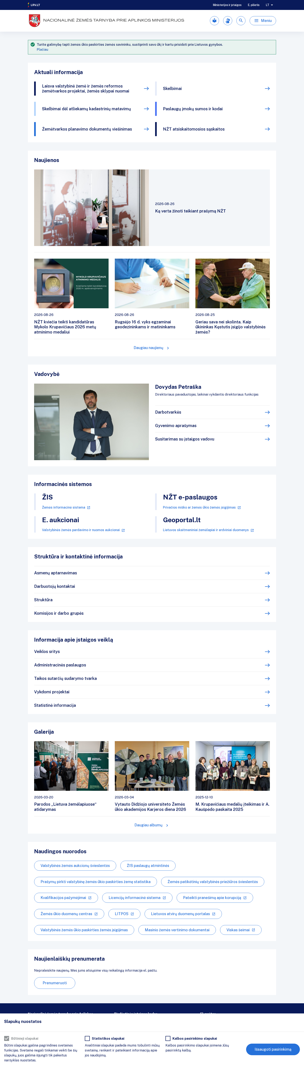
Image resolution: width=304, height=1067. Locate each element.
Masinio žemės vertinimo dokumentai (177, 930)
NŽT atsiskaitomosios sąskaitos (194, 129)
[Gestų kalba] (227, 20)
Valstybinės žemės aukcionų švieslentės (75, 865)
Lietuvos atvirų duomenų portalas (180, 914)
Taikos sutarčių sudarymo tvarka (65, 678)
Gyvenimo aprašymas (175, 425)
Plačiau (42, 50)
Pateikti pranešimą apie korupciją (212, 897)
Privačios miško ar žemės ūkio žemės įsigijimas (199, 507)
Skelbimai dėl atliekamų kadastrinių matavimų (86, 108)
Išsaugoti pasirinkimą (273, 1049)
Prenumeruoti (55, 983)
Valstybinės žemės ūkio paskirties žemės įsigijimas (84, 930)
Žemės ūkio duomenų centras (66, 914)
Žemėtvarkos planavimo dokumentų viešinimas (87, 129)
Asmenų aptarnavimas (55, 572)
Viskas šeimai (238, 930)
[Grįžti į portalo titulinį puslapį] (34, 5)
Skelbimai (172, 88)
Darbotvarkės (168, 412)
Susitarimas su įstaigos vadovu (184, 439)
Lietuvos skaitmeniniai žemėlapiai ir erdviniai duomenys (206, 530)
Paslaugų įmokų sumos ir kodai (193, 108)
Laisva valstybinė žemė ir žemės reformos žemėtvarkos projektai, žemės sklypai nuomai (85, 89)
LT (267, 5)
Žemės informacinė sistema (63, 507)
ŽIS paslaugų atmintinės (148, 865)
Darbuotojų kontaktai (54, 586)
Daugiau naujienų (148, 348)
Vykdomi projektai (51, 691)
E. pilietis (254, 5)
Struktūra (43, 599)
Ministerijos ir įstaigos (227, 5)
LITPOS (121, 914)
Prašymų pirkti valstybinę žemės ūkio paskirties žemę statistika (96, 882)
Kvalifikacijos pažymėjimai (63, 897)
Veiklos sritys (47, 651)
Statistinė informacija (55, 705)
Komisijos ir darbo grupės (59, 613)
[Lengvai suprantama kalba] (214, 20)
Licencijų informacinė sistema (134, 897)
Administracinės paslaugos (60, 665)
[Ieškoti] (240, 20)
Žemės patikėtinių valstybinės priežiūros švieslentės (213, 882)
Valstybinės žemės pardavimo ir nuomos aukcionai (81, 530)
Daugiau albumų (148, 825)
